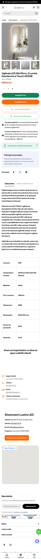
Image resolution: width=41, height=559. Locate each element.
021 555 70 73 (11, 386)
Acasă (4, 20)
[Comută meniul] (3, 7)
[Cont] (34, 7)
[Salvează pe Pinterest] (26, 172)
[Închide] (37, 145)
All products (13, 20)
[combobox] (20, 13)
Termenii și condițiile (21, 512)
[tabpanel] (20, 265)
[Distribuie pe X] (19, 172)
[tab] (9, 184)
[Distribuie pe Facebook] (13, 172)
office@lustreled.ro (13, 392)
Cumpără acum (20, 102)
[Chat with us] (37, 541)
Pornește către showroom (16, 438)
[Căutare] (36, 13)
